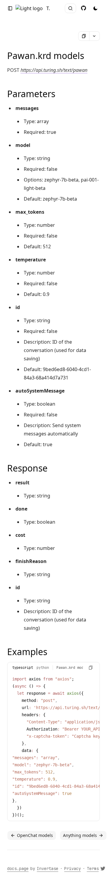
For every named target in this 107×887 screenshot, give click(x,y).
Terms (93, 868)
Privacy (72, 868)
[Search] (70, 8)
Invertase (47, 868)
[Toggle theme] (83, 8)
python (43, 667)
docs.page (18, 868)
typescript (22, 667)
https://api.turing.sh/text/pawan (54, 70)
